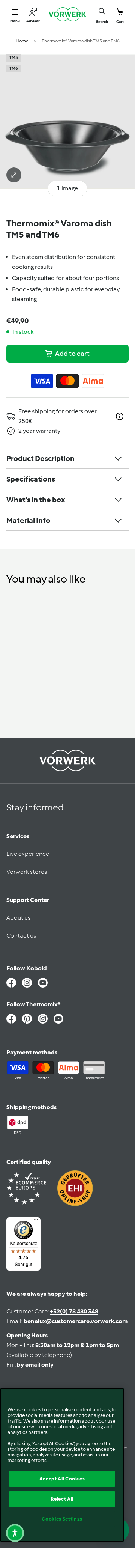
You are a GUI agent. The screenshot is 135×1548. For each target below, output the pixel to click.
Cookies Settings (62, 1519)
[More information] (120, 416)
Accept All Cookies (62, 1479)
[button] (15, 1533)
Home (22, 41)
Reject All (62, 1499)
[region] (62, 1465)
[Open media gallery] (13, 174)
